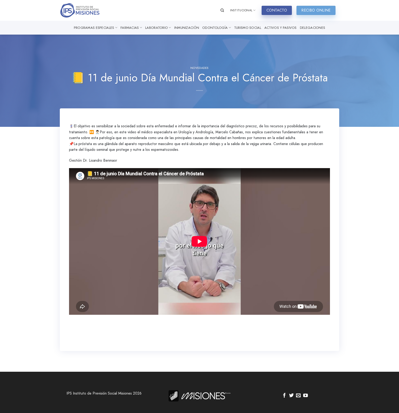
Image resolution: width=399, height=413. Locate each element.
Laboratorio (156, 27)
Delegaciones (312, 27)
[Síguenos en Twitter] (291, 395)
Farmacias (130, 27)
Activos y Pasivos (280, 27)
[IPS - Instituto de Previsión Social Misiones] (83, 10)
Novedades (199, 68)
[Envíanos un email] (298, 395)
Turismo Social (247, 27)
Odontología (215, 27)
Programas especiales (94, 27)
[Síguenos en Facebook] (284, 395)
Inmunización (186, 27)
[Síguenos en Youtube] (305, 395)
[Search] (222, 10)
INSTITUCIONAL (241, 10)
